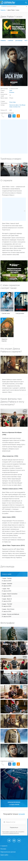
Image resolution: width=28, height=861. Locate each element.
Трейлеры (3, 40)
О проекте (3, 846)
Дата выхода (18, 40)
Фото (26, 40)
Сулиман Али (16, 106)
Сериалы (3, 10)
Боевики (11, 92)
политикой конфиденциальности (11, 833)
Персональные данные (8, 852)
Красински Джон (14, 105)
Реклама (3, 849)
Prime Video (12, 102)
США (10, 90)
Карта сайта (4, 855)
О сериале (10, 40)
